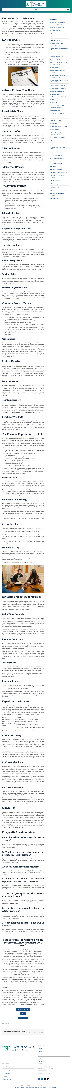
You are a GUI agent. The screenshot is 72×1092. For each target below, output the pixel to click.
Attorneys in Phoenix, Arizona (59, 33)
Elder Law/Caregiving (57, 56)
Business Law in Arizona (57, 37)
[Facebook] (39, 1079)
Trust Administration (56, 169)
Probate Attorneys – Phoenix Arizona (58, 148)
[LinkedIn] (42, 1079)
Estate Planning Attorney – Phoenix (58, 71)
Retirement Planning (56, 155)
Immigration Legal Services (58, 113)
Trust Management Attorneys (58, 184)
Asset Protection (55, 30)
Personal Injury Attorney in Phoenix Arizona (58, 133)
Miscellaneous (55, 129)
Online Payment (53, 1087)
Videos (53, 190)
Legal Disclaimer (38, 1087)
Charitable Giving (55, 40)
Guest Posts (54, 99)
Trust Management (56, 180)
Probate (53, 144)
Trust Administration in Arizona (59, 172)
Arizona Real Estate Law (57, 27)
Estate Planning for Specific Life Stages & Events (59, 81)
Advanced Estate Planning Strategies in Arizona (58, 23)
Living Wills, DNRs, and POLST (59, 126)
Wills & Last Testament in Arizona (57, 194)
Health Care (54, 102)
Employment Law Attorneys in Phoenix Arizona (59, 63)
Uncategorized (55, 187)
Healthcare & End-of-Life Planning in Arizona (57, 106)
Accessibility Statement (30, 1087)
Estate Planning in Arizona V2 (59, 88)
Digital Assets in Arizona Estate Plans (59, 49)
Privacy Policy (46, 1087)
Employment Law (55, 59)
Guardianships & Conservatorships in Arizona (58, 95)
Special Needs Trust (56, 163)
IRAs (52, 117)
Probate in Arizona (5, 1023)
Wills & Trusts (54, 198)
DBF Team (41, 1051)
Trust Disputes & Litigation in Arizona (58, 176)
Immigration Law (55, 110)
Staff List (41, 1054)
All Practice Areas (7, 1079)
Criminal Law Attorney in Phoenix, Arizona (57, 44)
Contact (41, 1061)
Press (52, 141)
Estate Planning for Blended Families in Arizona (58, 76)
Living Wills (54, 123)
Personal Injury (6, 1073)
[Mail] (45, 1079)
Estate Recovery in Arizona (58, 91)
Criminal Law (6, 1066)
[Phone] (48, 1079)
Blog (40, 1058)
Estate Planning (55, 67)
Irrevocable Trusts (56, 120)
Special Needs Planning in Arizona (58, 159)
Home (40, 1048)
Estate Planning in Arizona (58, 85)
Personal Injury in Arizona (58, 137)
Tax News (53, 166)
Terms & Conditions (19, 1087)
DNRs (52, 53)
